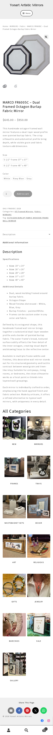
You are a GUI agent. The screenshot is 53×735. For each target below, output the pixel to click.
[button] (46, 37)
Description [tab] (9, 234)
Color (6, 173)
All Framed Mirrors (24, 211)
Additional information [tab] (15, 242)
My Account (9, 730)
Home (5, 26)
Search (26, 730)
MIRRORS (14, 26)
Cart (40, 728)
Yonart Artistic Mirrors (26, 5)
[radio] (16, 159)
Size (5, 155)
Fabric (22, 26)
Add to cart (23, 193)
